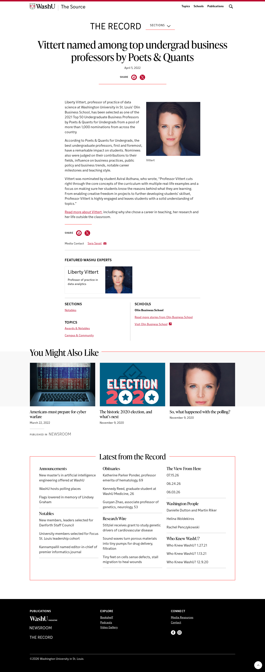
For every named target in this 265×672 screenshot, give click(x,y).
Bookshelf (106, 617)
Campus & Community (79, 335)
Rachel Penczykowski (183, 527)
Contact (176, 622)
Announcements (53, 468)
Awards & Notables (77, 328)
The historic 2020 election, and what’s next (126, 414)
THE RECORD (115, 27)
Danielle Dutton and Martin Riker (192, 510)
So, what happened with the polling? (200, 412)
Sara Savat (95, 243)
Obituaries (111, 468)
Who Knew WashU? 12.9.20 (187, 562)
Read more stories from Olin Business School (164, 317)
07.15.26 (173, 475)
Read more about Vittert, (84, 212)
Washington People (183, 503)
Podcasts (106, 622)
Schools (199, 6)
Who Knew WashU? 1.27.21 (187, 545)
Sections (157, 25)
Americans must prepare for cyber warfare (58, 414)
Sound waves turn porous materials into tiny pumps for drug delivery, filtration (130, 543)
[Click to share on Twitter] (142, 77)
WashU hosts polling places (60, 489)
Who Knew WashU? (183, 538)
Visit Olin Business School (151, 324)
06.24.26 (174, 484)
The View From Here (184, 468)
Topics (186, 6)
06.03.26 (173, 492)
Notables (70, 310)
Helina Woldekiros (180, 519)
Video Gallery (109, 627)
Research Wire (114, 518)
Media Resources (182, 617)
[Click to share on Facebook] (134, 77)
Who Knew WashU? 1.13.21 (186, 554)
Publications (215, 6)
